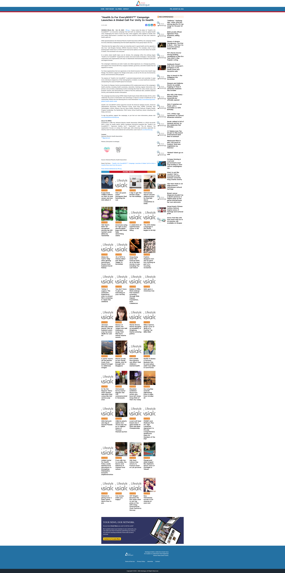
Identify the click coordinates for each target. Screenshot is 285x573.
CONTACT (126, 9)
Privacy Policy (141, 561)
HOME (102, 9)
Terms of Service (130, 561)
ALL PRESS (118, 9)
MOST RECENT (110, 9)
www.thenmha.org (147, 129)
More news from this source (114, 165)
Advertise (150, 561)
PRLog (127, 30)
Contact (157, 561)
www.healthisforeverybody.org (110, 117)
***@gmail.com (105, 138)
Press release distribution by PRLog (111, 168)
